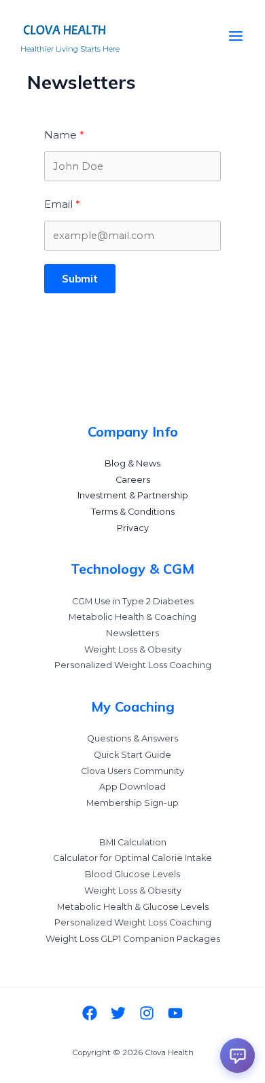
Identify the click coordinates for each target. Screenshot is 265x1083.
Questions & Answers (132, 738)
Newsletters (132, 633)
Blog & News (132, 463)
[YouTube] (175, 1013)
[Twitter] (118, 1013)
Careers (133, 480)
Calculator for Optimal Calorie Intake (132, 858)
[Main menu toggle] (235, 36)
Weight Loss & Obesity (132, 649)
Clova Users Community (132, 771)
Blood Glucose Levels (132, 874)
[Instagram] (146, 1013)
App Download (132, 787)
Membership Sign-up (132, 803)
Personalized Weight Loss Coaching (132, 665)
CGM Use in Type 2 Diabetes (133, 601)
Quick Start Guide (132, 755)
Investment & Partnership (132, 495)
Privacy (133, 528)
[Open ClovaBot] (237, 1055)
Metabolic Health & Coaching (132, 617)
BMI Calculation (132, 842)
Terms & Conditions (133, 512)
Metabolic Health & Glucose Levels (133, 907)
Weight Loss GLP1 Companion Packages (133, 939)
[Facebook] (89, 1013)
